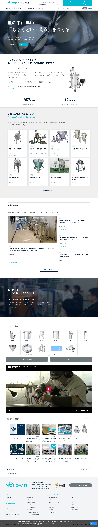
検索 (85, 8)
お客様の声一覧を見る (48, 269)
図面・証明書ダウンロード (54, 507)
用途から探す (9, 499)
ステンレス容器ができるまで (33, 512)
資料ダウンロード (52, 509)
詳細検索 (90, 8)
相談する (23, 44)
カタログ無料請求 (52, 504)
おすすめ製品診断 (31, 507)
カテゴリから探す (9, 497)
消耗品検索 (29, 509)
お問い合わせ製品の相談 (85, 4)
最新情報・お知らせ (75, 509)
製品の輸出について (75, 507)
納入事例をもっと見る (48, 190)
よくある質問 (43, 2)
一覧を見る (87, 418)
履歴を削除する (86, 469)
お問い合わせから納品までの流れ (56, 499)
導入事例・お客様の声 (10, 506)
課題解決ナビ (30, 497)
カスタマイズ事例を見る (26, 359)
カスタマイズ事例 (9, 508)
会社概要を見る (11, 88)
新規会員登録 (43, 4)
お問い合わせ (71, 359)
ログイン (52, 4)
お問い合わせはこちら (81, 485)
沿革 (71, 499)
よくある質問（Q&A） (53, 497)
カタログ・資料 (70, 4)
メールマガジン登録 (53, 512)
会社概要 (72, 497)
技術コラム (29, 504)
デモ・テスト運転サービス (54, 502)
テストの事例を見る (12, 307)
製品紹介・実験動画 (31, 502)
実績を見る (13, 44)
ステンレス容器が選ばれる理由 (12, 514)
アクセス (72, 502)
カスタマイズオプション (11, 511)
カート (60, 4)
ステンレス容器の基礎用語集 (33, 514)
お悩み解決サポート (41, 8)
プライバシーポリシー (30, 524)
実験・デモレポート (31, 499)
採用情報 (54, 2)
